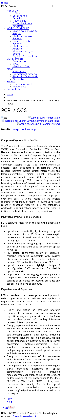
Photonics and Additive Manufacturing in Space (22, 50)
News (10, 69)
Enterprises (19, 61)
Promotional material (24, 74)
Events (11, 81)
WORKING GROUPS (18, 28)
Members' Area (21, 66)
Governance (19, 16)
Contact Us (13, 89)
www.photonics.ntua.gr (24, 129)
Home (10, 94)
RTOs (15, 64)
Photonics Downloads (25, 76)
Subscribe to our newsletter (22, 24)
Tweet (4, 407)
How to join (19, 21)
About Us (12, 11)
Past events (19, 86)
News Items (19, 71)
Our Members (15, 59)
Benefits (17, 18)
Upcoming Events (22, 84)
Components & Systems (21, 42)
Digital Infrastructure (24, 56)
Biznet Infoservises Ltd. (25, 416)
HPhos (4, 2)
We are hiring (20, 79)
